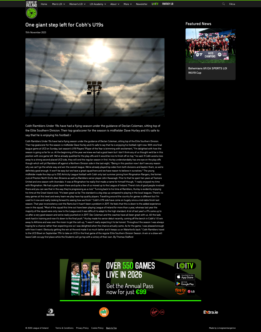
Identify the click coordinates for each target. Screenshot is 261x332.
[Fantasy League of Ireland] (167, 4)
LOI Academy (96, 4)
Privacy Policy (82, 327)
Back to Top (111, 327)
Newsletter (141, 4)
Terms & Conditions (64, 327)
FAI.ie (232, 4)
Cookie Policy (97, 327)
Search (223, 4)
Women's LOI (76, 4)
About (113, 4)
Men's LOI (57, 4)
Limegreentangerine (226, 327)
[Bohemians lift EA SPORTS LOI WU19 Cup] (211, 54)
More (126, 4)
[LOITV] (155, 4)
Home (44, 4)
